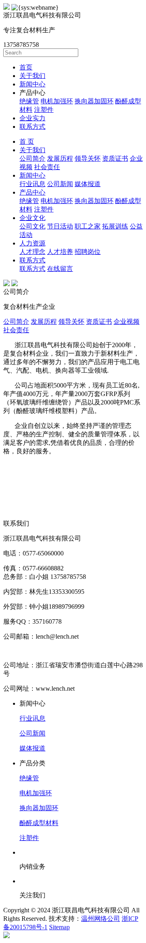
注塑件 (44, 109)
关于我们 (32, 75)
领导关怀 (88, 158)
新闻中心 (32, 84)
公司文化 (32, 226)
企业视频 (127, 321)
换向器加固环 (94, 101)
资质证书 (115, 158)
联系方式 (32, 126)
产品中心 (32, 192)
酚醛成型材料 (38, 822)
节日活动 (60, 226)
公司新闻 (60, 183)
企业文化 (32, 217)
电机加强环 (57, 101)
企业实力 (32, 118)
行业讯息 (32, 183)
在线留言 (60, 268)
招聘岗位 (88, 251)
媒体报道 (88, 183)
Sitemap (59, 927)
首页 (25, 67)
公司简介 (32, 158)
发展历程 (60, 158)
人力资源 (32, 243)
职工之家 (88, 226)
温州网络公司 (100, 918)
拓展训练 (115, 226)
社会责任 (47, 166)
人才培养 (60, 251)
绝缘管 (29, 101)
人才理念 (32, 251)
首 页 (26, 141)
